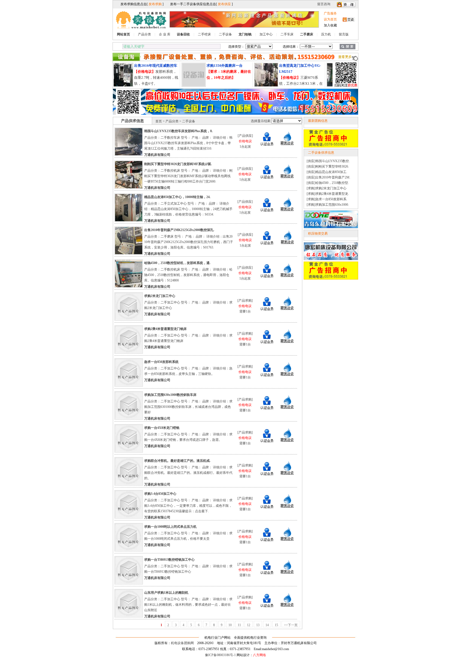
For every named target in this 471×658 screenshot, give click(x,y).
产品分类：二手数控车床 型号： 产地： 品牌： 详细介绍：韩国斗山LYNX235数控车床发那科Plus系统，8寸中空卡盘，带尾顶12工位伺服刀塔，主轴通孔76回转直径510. (188, 143)
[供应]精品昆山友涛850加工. (327, 172)
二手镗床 (204, 34)
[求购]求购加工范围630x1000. (328, 205)
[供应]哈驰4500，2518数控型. (328, 183)
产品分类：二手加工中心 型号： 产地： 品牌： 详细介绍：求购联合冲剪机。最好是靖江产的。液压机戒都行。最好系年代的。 (188, 472)
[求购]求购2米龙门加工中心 (326, 188)
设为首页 (330, 19)
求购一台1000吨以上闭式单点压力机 (170, 527)
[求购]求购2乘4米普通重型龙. (328, 194)
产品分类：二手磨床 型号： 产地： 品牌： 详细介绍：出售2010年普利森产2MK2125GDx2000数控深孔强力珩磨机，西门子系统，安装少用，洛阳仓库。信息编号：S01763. (188, 242)
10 (230, 625)
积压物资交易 (318, 233)
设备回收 (183, 34)
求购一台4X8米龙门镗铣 (161, 428)
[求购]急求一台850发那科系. (327, 199)
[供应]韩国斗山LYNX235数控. (328, 161)
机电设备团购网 (182, 643)
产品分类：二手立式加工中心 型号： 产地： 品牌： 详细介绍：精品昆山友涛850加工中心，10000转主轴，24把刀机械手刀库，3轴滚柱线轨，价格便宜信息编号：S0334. (188, 209)
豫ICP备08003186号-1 (220, 655)
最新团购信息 (318, 121)
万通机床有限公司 (157, 155)
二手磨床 (306, 34)
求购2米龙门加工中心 (159, 296)
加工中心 (266, 34)
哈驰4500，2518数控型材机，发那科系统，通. (177, 263)
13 (257, 625)
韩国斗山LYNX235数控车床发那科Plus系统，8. (178, 131)
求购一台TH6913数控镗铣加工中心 (169, 560)
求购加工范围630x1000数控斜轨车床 (170, 395)
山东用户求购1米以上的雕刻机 (166, 593)
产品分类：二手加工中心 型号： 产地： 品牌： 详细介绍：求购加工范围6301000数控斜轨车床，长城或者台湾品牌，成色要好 (188, 406)
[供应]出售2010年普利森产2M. (328, 177)
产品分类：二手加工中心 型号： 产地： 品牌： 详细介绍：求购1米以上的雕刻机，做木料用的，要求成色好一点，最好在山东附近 (188, 604)
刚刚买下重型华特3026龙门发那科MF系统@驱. (178, 164)
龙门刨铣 (245, 34)
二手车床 (287, 34)
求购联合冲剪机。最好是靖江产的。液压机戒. (177, 461)
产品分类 (144, 34)
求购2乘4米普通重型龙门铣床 (165, 329)
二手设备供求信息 (321, 152)
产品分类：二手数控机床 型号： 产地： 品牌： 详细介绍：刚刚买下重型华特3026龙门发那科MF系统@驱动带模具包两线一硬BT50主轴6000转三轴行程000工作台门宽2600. (188, 176)
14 (267, 625)
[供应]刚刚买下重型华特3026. (328, 166)
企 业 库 (164, 34)
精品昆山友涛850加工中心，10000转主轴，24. (177, 197)
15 (276, 625)
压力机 (326, 34)
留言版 (344, 34)
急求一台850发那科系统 (161, 362)
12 (248, 625)
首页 (158, 121)
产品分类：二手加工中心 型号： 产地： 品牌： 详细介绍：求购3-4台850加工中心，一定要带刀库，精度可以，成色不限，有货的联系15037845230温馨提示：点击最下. (188, 505)
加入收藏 (330, 25)
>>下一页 (291, 625)
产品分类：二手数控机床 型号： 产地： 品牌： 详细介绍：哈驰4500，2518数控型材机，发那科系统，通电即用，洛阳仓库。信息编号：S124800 (188, 275)
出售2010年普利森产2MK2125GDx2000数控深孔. (179, 230)
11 (239, 625)
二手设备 (225, 34)
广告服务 (330, 13)
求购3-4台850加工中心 (160, 494)
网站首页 (123, 34)
